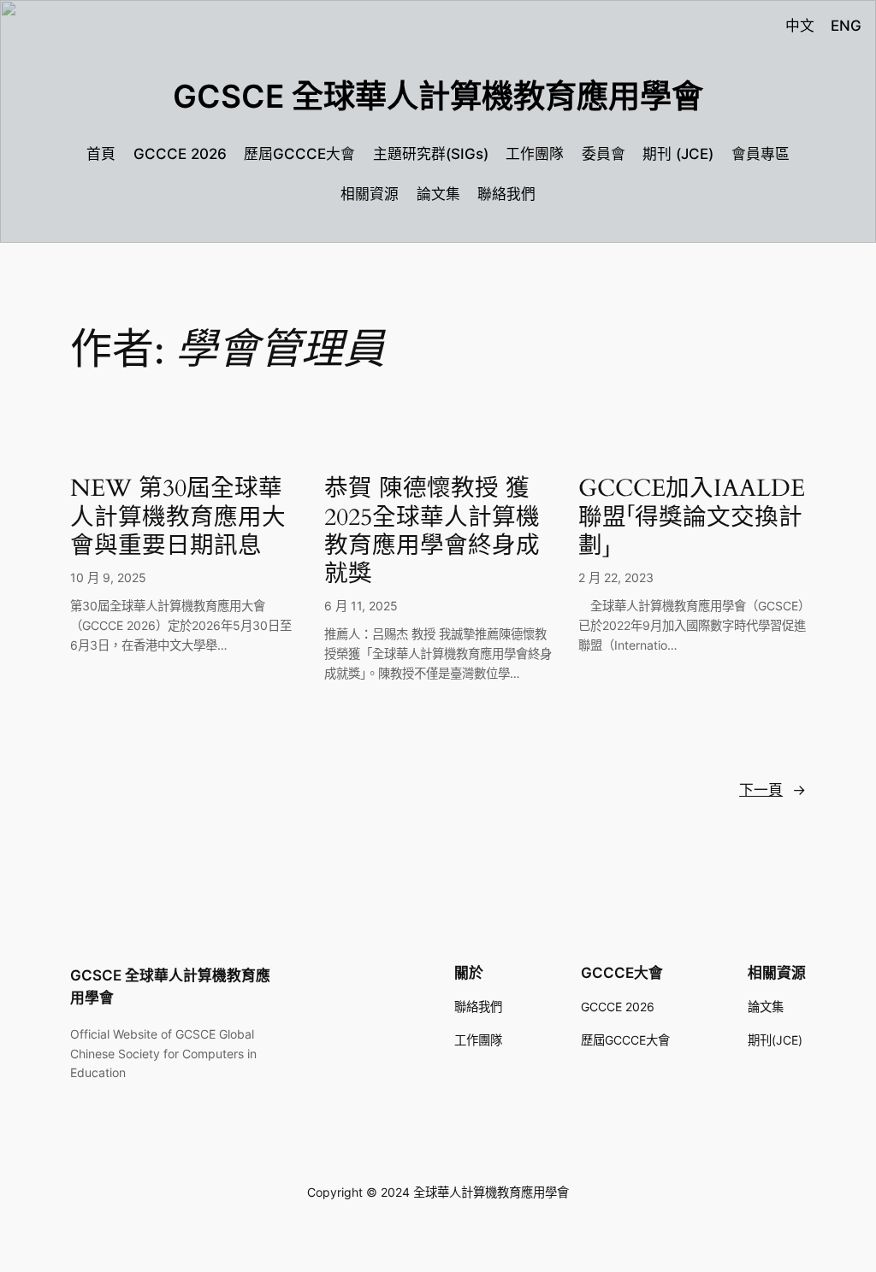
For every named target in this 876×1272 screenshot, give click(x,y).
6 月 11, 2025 (361, 605)
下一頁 (772, 789)
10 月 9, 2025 (108, 577)
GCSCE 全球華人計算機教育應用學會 (438, 96)
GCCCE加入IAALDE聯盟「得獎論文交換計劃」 (691, 516)
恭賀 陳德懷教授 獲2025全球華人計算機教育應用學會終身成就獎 (432, 531)
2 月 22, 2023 (616, 577)
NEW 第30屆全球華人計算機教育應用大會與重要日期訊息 (178, 516)
